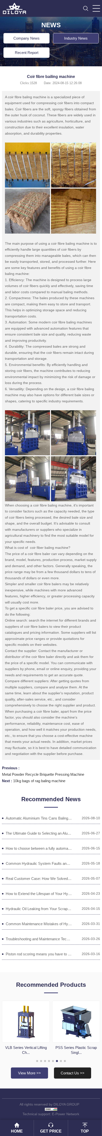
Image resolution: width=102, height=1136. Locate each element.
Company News (26, 38)
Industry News (76, 38)
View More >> (29, 1073)
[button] (37, 1061)
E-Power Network (65, 1114)
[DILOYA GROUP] (16, 7)
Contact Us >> (72, 1073)
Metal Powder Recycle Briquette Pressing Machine (43, 774)
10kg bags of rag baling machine (39, 781)
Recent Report (26, 52)
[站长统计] (51, 1109)
